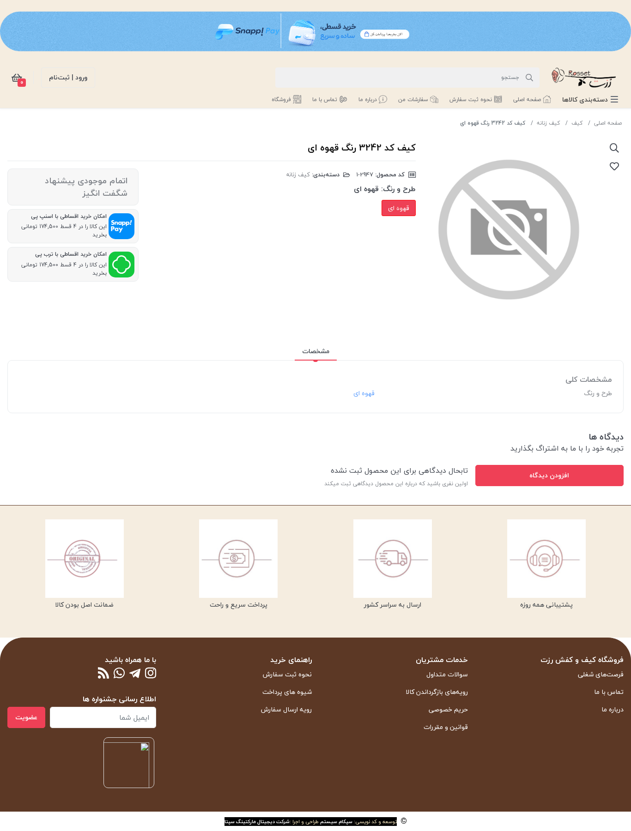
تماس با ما (609, 692)
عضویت (26, 717)
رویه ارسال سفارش (286, 709)
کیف (576, 123)
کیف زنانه (548, 123)
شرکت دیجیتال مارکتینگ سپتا (257, 821)
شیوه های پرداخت (287, 692)
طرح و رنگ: (398, 188)
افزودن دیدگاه (549, 475)
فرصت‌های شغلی (601, 674)
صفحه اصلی (608, 123)
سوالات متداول (447, 674)
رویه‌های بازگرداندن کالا (437, 692)
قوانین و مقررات (446, 727)
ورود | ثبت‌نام (68, 77)
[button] (590, 99)
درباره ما (612, 709)
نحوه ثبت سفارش (287, 674)
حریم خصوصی (448, 709)
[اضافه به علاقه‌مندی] (614, 166)
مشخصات (315, 351)
